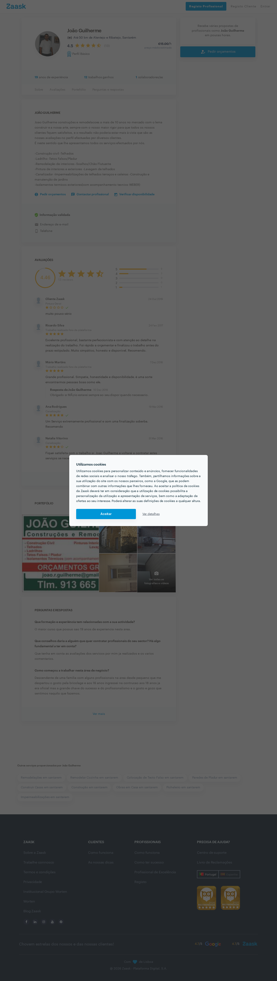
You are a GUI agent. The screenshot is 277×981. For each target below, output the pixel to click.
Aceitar (106, 514)
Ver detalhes (151, 514)
